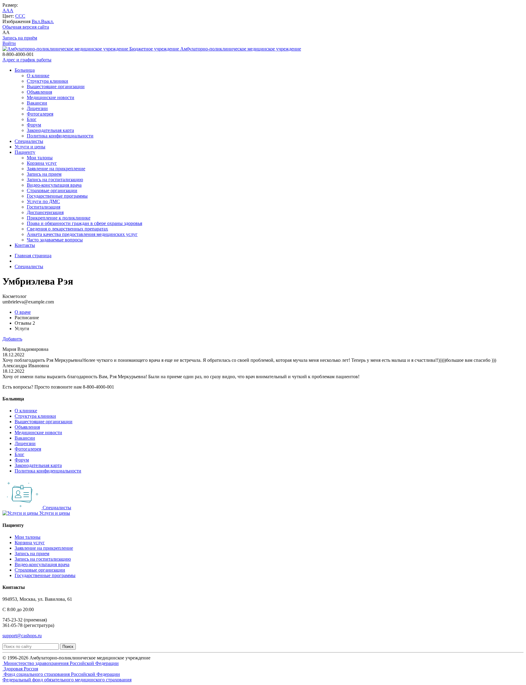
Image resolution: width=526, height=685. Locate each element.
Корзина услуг (42, 163)
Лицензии (37, 108)
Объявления (39, 92)
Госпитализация (43, 206)
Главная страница (33, 255)
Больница (25, 70)
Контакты (25, 245)
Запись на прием (44, 174)
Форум (34, 124)
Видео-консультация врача (54, 185)
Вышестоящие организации (56, 86)
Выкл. (47, 21)
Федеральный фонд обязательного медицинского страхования (67, 679)
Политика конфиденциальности (60, 135)
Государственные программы (57, 196)
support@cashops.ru (22, 635)
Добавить (12, 338)
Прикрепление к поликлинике (58, 217)
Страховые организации (52, 190)
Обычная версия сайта (25, 26)
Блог (32, 119)
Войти (9, 43)
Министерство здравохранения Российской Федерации (60, 663)
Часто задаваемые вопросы (55, 239)
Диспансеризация (45, 212)
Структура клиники (47, 81)
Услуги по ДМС (43, 201)
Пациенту (25, 152)
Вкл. (36, 21)
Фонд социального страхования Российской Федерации (61, 674)
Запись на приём (19, 37)
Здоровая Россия (20, 668)
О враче (23, 312)
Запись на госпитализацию (55, 179)
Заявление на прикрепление (56, 168)
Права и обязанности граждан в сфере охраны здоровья (84, 223)
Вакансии (37, 103)
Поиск (67, 646)
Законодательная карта (50, 130)
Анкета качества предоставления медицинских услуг (82, 234)
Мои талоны (40, 157)
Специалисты (29, 141)
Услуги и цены (30, 146)
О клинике (38, 75)
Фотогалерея (40, 113)
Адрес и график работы (26, 59)
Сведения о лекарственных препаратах (67, 228)
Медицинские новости (50, 97)
